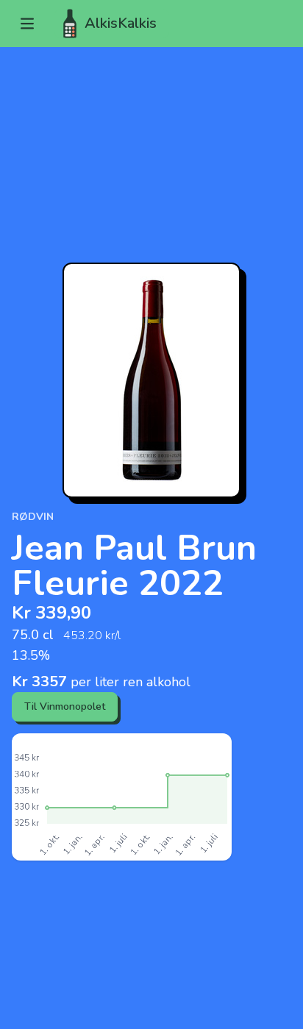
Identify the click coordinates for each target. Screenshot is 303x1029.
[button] (27, 23)
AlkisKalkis (121, 23)
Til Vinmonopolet (64, 706)
